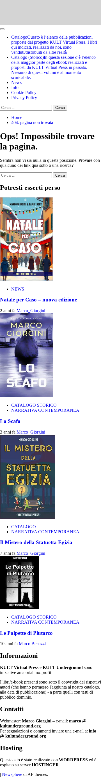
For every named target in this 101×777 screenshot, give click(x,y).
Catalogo (54, 45)
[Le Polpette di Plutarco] (19, 607)
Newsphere (12, 774)
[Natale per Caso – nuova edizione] (26, 279)
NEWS (17, 289)
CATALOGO (23, 526)
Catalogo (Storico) (53, 67)
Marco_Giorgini (31, 310)
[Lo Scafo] (26, 395)
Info (15, 87)
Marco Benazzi (32, 643)
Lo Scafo (10, 421)
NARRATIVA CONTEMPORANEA (45, 410)
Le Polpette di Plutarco (26, 633)
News (16, 82)
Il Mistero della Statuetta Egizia (36, 542)
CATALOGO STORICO (34, 405)
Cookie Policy (23, 92)
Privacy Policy (24, 97)
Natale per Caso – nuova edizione (38, 300)
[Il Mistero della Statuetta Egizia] (27, 517)
